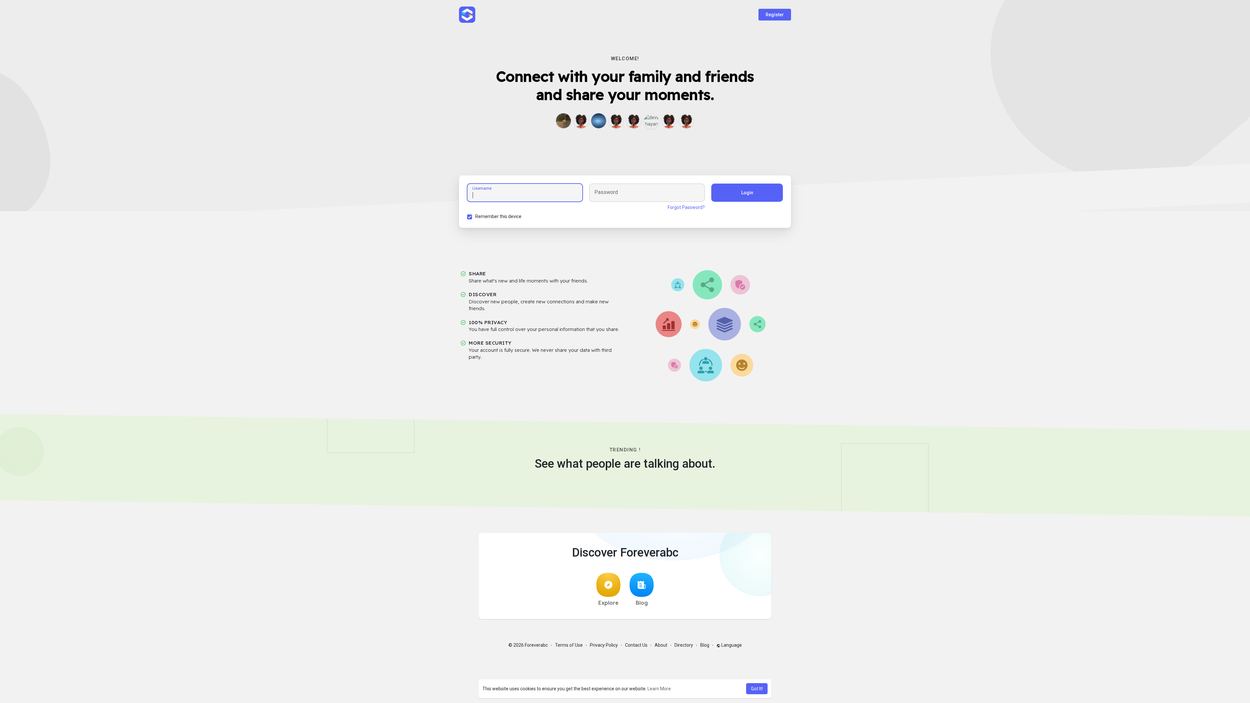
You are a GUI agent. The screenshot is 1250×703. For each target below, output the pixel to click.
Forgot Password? (686, 207)
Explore (608, 603)
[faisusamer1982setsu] (581, 120)
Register (775, 14)
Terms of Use (569, 645)
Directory (683, 645)
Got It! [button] (757, 688)
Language (731, 645)
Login (747, 192)
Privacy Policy (604, 645)
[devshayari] (651, 121)
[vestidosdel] (563, 120)
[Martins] (686, 120)
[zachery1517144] (668, 120)
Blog (642, 603)
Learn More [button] (659, 688)
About (661, 645)
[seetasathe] (598, 120)
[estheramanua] (633, 120)
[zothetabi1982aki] (616, 120)
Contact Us (636, 645)
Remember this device (498, 216)
